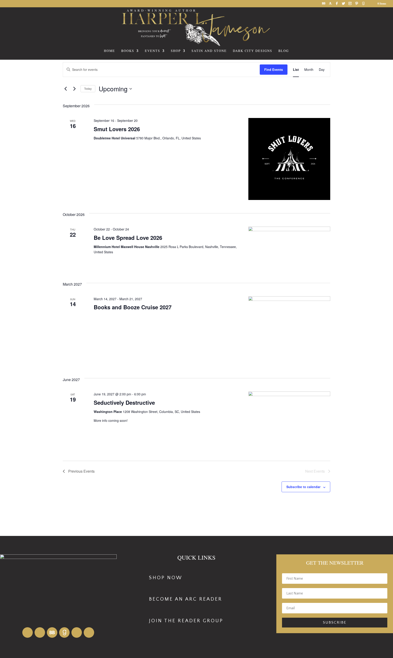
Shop (176, 51)
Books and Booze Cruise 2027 (132, 307)
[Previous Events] (65, 89)
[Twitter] (343, 5)
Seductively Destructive (124, 402)
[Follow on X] (89, 632)
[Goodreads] (363, 5)
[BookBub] (323, 5)
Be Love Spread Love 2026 (128, 237)
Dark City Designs (252, 51)
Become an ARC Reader (185, 599)
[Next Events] (74, 89)
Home (109, 51)
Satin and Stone (209, 51)
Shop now (165, 578)
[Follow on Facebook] (40, 632)
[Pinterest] (356, 5)
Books (127, 51)
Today (88, 88)
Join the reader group (186, 621)
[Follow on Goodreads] (64, 632)
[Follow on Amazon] (27, 632)
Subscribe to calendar (303, 486)
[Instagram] (350, 5)
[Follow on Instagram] (76, 632)
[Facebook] (337, 5)
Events (152, 51)
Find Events (273, 69)
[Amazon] (330, 5)
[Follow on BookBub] (52, 632)
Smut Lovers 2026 (117, 129)
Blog (283, 51)
